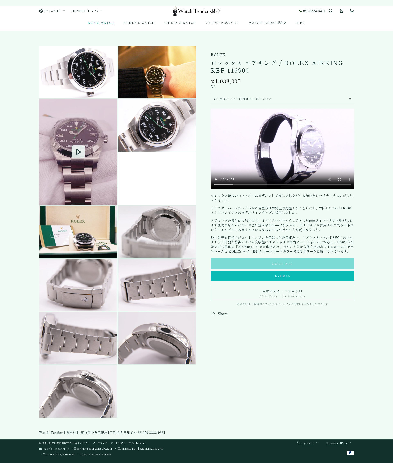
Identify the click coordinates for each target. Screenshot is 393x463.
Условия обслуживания (59, 454)
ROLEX (218, 54)
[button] (330, 10)
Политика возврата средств (93, 448)
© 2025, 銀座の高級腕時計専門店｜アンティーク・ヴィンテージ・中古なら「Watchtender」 (93, 442)
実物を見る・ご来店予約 (282, 293)
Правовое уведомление (95, 454)
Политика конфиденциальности (140, 448)
